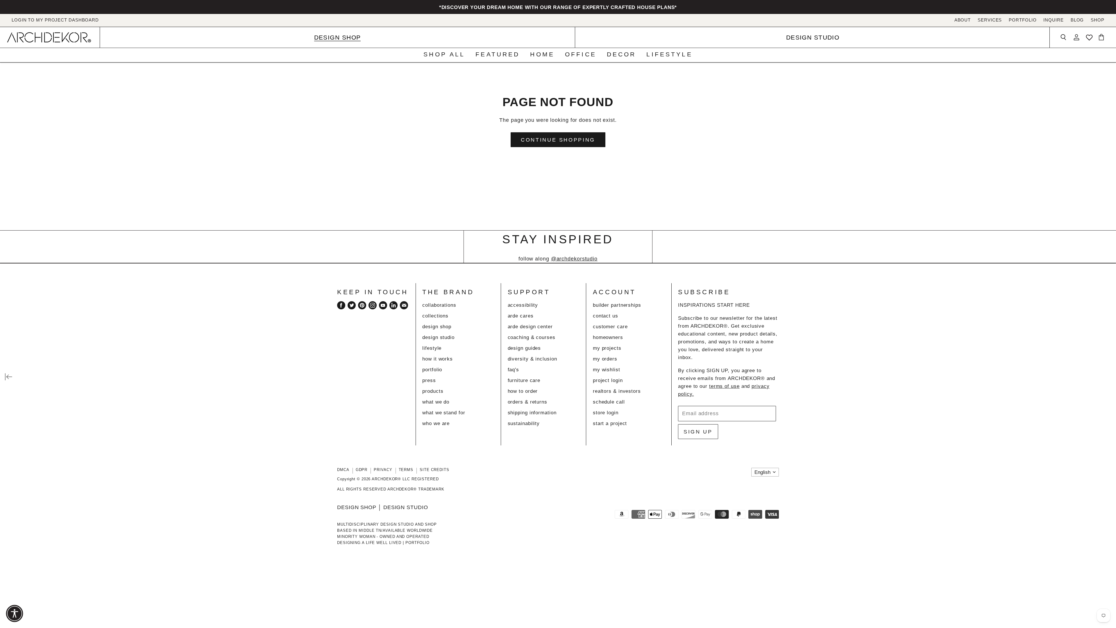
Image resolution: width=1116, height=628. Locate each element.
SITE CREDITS (434, 470)
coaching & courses (531, 337)
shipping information (532, 412)
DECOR (621, 54)
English (762, 472)
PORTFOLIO (1022, 20)
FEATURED (497, 54)
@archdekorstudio (574, 259)
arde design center (530, 326)
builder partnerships (617, 305)
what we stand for (443, 412)
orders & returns (527, 402)
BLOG (1077, 20)
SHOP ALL (444, 54)
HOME (542, 54)
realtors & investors (617, 391)
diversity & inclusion (532, 359)
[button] (14, 613)
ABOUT (962, 20)
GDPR (362, 470)
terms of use (724, 386)
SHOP (1097, 20)
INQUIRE (1053, 20)
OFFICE (580, 54)
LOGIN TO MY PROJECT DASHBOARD (55, 20)
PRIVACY (383, 470)
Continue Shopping (558, 140)
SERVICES (990, 20)
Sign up (698, 432)
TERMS (406, 470)
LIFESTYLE (669, 54)
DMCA (343, 470)
